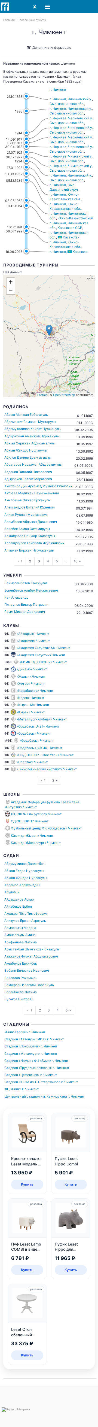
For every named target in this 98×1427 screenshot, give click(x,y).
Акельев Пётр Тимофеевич (25, 913)
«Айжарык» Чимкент (33, 634)
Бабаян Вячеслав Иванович (26, 970)
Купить (27, 1184)
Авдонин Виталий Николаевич (28, 472)
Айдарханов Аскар (19, 899)
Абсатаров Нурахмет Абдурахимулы (33, 464)
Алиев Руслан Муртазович (25, 515)
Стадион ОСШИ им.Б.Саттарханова (32, 1082)
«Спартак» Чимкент (32, 762)
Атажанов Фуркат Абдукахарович (31, 956)
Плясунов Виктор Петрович (26, 604)
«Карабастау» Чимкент (35, 691)
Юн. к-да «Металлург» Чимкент (36, 843)
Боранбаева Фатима (20, 992)
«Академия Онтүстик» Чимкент (41, 655)
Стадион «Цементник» (21, 1075)
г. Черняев (58, 118)
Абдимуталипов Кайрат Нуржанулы (32, 429)
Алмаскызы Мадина (20, 928)
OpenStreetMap (64, 395)
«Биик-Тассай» (16, 1032)
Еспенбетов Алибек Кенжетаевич (31, 590)
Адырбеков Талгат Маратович (28, 479)
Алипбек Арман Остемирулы (27, 529)
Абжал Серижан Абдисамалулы (29, 443)
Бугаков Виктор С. (18, 999)
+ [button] (11, 281)
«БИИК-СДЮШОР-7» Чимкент (43, 662)
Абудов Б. (12, 892)
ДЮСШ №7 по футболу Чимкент (36, 814)
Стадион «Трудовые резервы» (28, 1068)
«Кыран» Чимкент (31, 712)
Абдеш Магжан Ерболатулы (26, 415)
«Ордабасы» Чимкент (34, 733)
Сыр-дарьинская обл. (67, 104)
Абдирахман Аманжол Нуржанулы (31, 436)
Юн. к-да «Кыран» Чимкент (32, 836)
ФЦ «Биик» (12, 1089)
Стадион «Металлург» (22, 1054)
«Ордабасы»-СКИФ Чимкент (39, 748)
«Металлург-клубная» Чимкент (42, 719)
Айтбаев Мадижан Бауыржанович (31, 493)
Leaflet (42, 395)
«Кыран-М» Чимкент (33, 705)
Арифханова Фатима (20, 942)
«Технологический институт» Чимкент (47, 769)
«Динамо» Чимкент (32, 669)
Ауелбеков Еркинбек (20, 963)
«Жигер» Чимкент (31, 683)
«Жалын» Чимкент (31, 676)
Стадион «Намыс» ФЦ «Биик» (27, 1061)
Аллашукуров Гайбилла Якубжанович (34, 543)
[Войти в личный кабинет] (34, 6)
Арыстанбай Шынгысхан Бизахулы (32, 949)
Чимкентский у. (80, 99)
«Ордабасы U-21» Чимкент (38, 726)
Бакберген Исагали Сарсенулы (29, 985)
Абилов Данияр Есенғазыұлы (27, 457)
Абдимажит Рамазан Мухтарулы (30, 422)
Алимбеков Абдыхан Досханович (30, 522)
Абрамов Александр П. (22, 885)
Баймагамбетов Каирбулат (25, 583)
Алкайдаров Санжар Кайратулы (29, 536)
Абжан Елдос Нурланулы (24, 871)
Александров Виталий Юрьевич (29, 507)
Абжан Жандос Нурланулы (25, 450)
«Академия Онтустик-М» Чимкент (43, 648)
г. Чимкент (58, 89)
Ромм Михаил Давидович (24, 612)
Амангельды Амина (20, 935)
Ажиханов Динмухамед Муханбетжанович (38, 486)
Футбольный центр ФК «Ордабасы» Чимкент (46, 828)
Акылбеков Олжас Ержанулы (27, 500)
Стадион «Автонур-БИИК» (25, 1039)
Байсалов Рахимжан (20, 978)
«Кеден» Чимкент (30, 698)
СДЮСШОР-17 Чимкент (29, 821)
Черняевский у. (80, 118)
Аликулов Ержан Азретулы (25, 921)
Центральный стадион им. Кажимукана (35, 1096)
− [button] (11, 290)
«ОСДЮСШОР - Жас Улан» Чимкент (45, 755)
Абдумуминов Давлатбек (24, 864)
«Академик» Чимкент (33, 641)
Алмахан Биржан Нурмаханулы (29, 550)
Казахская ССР (70, 228)
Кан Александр (16, 597)
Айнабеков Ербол (18, 906)
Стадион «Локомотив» (22, 1046)
